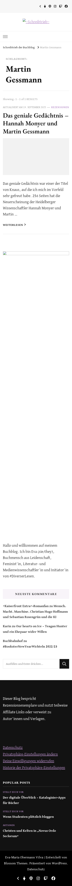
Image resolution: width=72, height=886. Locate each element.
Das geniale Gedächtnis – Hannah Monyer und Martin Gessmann (36, 123)
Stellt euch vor (13, 792)
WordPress (59, 863)
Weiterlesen (13, 225)
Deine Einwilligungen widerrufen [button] (28, 761)
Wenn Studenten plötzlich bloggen (28, 817)
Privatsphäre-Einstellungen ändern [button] (30, 754)
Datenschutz (13, 748)
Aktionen (9, 825)
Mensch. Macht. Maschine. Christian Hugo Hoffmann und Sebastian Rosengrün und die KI (35, 612)
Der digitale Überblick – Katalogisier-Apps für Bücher (34, 800)
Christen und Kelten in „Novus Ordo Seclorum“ (29, 833)
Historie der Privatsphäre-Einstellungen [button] (34, 768)
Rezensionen (60, 107)
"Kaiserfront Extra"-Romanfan (26, 606)
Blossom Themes (15, 863)
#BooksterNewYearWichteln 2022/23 (30, 646)
